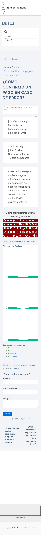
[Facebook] (4, 220)
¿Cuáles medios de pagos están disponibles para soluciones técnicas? (30, 435)
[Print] (33, 220)
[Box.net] (17, 232)
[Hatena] (20, 232)
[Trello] (23, 232)
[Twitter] (7, 220)
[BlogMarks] (26, 228)
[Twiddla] (33, 228)
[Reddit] (11, 220)
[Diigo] (7, 232)
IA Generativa (15, 241)
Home (6, 67)
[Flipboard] (11, 228)
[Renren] (17, 235)
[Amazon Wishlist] (7, 228)
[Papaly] (26, 235)
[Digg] (23, 224)
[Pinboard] (4, 224)
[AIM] (20, 220)
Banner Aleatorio (16, 7)
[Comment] (4, 232)
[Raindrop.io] (36, 228)
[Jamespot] (10, 235)
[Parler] (32, 235)
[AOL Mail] (11, 224)
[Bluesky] (26, 232)
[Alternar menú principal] (36, 7)
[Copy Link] (23, 220)
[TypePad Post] (11, 232)
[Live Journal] (30, 224)
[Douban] (29, 235)
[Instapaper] (20, 228)
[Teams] (30, 232)
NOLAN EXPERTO (29, 241)
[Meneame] (17, 224)
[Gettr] (23, 235)
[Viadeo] (36, 232)
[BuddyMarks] (13, 235)
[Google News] (33, 232)
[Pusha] (23, 228)
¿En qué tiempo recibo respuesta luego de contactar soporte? (12, 435)
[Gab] (7, 235)
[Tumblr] (36, 220)
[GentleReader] (4, 235)
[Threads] (36, 224)
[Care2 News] (20, 235)
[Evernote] (30, 228)
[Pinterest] (17, 220)
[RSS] (30, 220)
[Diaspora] (14, 224)
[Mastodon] (4, 228)
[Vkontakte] (7, 224)
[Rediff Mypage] (14, 228)
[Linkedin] (14, 220)
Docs (15, 67)
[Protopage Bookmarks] (17, 228)
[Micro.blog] (14, 232)
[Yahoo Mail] (26, 220)
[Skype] (20, 224)
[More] (36, 235)
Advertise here (20, 517)
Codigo (6, 241)
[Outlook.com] (33, 224)
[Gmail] (26, 224)
